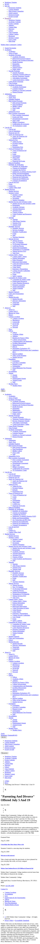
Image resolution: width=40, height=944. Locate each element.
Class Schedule (13, 32)
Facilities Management (19, 343)
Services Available (18, 230)
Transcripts (15, 302)
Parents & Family (14, 15)
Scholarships (16, 156)
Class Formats (13, 83)
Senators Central (14, 38)
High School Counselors (12, 744)
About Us (8, 308)
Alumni (11, 373)
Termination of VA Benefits (20, 249)
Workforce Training (11, 2)
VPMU (7, 781)
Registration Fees (17, 147)
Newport (15, 327)
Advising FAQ (17, 210)
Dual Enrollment (17, 104)
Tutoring (11, 217)
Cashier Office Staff (15, 187)
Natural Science (17, 67)
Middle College (17, 106)
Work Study (16, 157)
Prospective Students (15, 8)
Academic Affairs (17, 334)
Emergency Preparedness (20, 269)
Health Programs (17, 62)
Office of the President (19, 355)
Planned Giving (17, 364)
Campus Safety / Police (16, 255)
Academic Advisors (18, 207)
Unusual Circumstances (19, 180)
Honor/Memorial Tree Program (21, 368)
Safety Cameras (17, 276)
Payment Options (17, 143)
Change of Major (17, 212)
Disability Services (14, 226)
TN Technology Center (19, 126)
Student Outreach (14, 292)
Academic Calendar (15, 22)
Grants (14, 152)
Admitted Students (14, 99)
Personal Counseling (18, 285)
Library (11, 31)
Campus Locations (14, 316)
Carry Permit (16, 272)
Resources (8, 18)
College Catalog (13, 34)
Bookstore (12, 36)
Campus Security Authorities (21, 271)
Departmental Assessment (20, 119)
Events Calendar (14, 23)
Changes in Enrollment (19, 168)
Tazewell (15, 325)
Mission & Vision (14, 313)
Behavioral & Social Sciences (21, 58)
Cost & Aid (8, 127)
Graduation (15, 304)
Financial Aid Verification (20, 177)
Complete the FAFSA (19, 170)
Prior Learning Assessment (17, 113)
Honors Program (17, 92)
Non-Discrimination (11, 903)
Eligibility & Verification (16, 164)
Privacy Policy (9, 920)
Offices (11, 331)
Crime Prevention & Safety (20, 263)
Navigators (15, 198)
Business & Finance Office (20, 338)
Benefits (14, 377)
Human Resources (18, 345)
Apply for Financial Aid (16, 134)
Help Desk (12, 41)
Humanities (15, 64)
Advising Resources (18, 209)
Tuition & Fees (13, 140)
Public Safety (16, 69)
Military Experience (18, 122)
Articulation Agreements (19, 78)
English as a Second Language (21, 90)
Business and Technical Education (22, 60)
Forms (10, 184)
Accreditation (13, 371)
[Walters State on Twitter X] (5, 910)
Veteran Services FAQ (19, 251)
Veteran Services (14, 239)
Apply (3, 389)
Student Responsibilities (19, 248)
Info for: (7, 6)
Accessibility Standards (22, 920)
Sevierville (15, 324)
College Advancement (19, 339)
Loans (14, 154)
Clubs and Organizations (16, 294)
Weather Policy (13, 384)
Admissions (8, 94)
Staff (13, 110)
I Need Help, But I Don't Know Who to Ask (12, 844)
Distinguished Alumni (19, 378)
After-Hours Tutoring (19, 221)
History (11, 315)
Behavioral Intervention (19, 262)
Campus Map (13, 27)
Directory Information (19, 301)
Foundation (12, 359)
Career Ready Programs (16, 81)
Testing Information (18, 286)
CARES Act (16, 159)
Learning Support (17, 88)
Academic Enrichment (15, 85)
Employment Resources (19, 281)
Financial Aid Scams (18, 161)
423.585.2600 (9, 886)
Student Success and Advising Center (20, 202)
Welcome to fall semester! (8, 855)
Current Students (14, 9)
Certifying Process (18, 246)
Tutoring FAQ (16, 223)
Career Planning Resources (20, 283)
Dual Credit (16, 108)
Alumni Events (17, 380)
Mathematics (16, 65)
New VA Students (17, 242)
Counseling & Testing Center (17, 278)
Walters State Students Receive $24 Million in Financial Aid (17, 868)
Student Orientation (18, 200)
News (10, 329)
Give (6, 896)
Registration (16, 205)
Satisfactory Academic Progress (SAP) (24, 172)
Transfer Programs (14, 71)
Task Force (15, 253)
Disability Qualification (19, 232)
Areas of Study (13, 53)
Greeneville (16, 322)
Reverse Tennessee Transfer (21, 76)
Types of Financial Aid (16, 149)
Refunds (15, 145)
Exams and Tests (17, 117)
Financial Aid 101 (14, 133)
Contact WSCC (13, 311)
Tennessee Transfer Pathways (21, 74)
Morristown (16, 320)
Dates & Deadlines (14, 163)
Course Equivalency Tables (20, 80)
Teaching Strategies (18, 237)
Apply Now (12, 97)
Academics (8, 50)
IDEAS (14, 347)
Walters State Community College (11, 44)
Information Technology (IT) (21, 348)
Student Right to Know (12, 905)
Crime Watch (16, 267)
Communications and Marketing (22, 341)
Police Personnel (17, 260)
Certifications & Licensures (20, 124)
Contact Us (12, 186)
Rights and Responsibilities (20, 173)
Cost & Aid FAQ (14, 182)
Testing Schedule (17, 288)
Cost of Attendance (14, 131)
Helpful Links (16, 138)
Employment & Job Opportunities (15, 898)
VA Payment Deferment (19, 244)
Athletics (11, 25)
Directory (11, 29)
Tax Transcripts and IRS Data (21, 175)
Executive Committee (19, 362)
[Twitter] (5, 790)
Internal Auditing (17, 354)
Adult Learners (13, 13)
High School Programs (16, 101)
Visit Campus (16, 196)
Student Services (10, 189)
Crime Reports (16, 265)
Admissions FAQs (14, 111)
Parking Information (18, 258)
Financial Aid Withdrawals (20, 179)
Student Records (14, 297)
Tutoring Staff (16, 225)
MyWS (7, 4)
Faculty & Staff (13, 16)
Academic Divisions (15, 55)
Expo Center (12, 39)
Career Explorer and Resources (22, 214)
